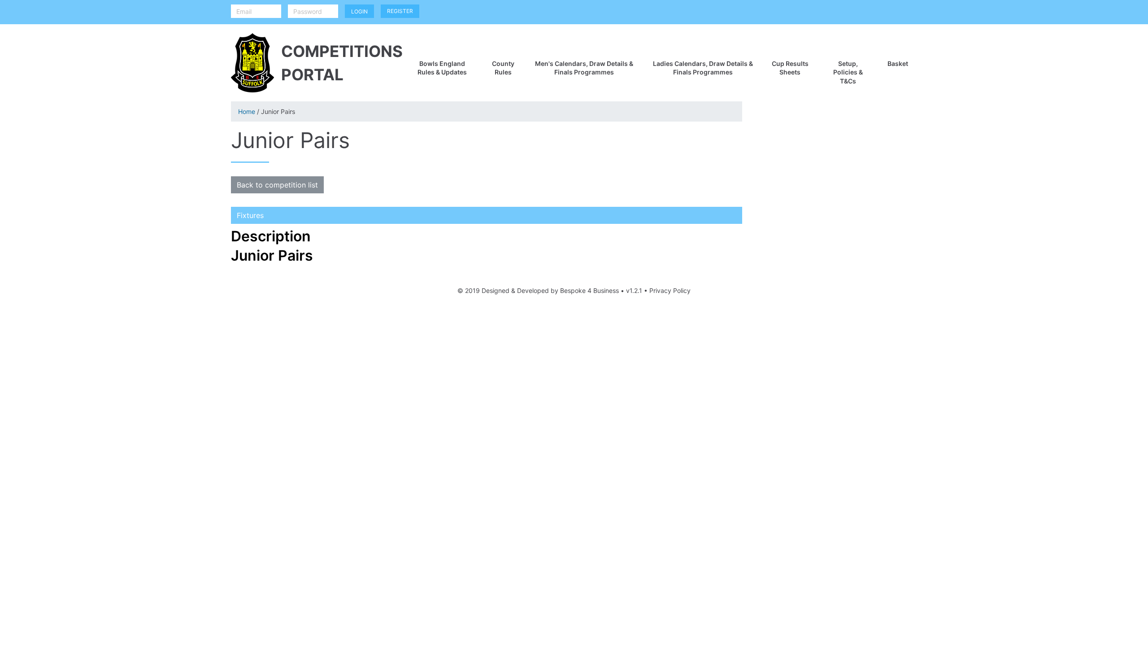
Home (246, 111)
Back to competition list (277, 184)
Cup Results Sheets (790, 68)
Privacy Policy (670, 290)
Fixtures (250, 215)
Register (400, 11)
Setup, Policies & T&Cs (848, 72)
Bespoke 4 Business (589, 290)
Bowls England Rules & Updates (442, 68)
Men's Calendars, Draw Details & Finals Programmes (584, 68)
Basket (897, 63)
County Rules (503, 68)
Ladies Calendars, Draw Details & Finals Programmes (703, 68)
